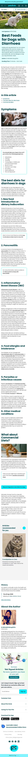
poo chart (11, 146)
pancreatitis (10, 136)
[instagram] (15, 742)
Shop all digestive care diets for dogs (14, 487)
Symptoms (6, 98)
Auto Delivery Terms (20, 731)
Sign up (23, 691)
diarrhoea (18, 77)
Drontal (7, 393)
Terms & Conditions (8, 731)
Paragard (12, 393)
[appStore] (5, 719)
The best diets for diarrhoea (11, 100)
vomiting (7, 73)
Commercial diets (8, 102)
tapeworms (20, 388)
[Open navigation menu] (2, 6)
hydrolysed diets (19, 354)
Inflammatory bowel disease (9, 289)
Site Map (20, 734)
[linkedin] (18, 742)
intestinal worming (20, 383)
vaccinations (8, 383)
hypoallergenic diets (6, 354)
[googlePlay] (15, 719)
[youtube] (9, 742)
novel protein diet (10, 356)
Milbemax (19, 393)
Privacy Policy (8, 734)
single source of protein (7, 369)
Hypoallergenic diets (18, 310)
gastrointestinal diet (6, 407)
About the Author (10, 606)
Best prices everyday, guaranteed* (14, 1)
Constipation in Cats (9, 559)
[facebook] (12, 742)
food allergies (8, 299)
